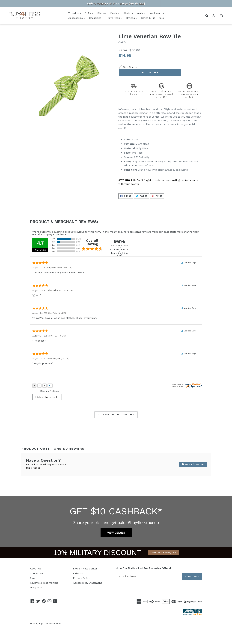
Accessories (75, 17)
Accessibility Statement (87, 582)
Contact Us (36, 573)
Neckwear (155, 13)
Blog (32, 578)
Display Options (49, 391)
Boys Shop (114, 17)
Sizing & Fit (148, 17)
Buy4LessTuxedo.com (50, 623)
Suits (88, 13)
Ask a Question (194, 464)
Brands (131, 17)
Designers (36, 587)
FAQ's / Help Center (85, 568)
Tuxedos (73, 13)
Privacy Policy (81, 578)
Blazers (101, 13)
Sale (161, 17)
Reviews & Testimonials (44, 582)
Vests (140, 13)
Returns (78, 573)
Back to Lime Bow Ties (118, 414)
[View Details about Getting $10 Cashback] (116, 535)
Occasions (95, 17)
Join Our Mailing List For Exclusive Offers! (143, 568)
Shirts (127, 13)
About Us (35, 568)
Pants (114, 13)
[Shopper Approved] (192, 614)
